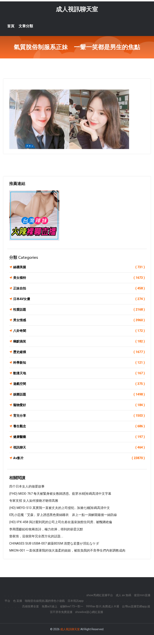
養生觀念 (79, 426)
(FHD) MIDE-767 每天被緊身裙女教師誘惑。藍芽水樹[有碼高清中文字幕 (60, 494)
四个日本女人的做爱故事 (27, 486)
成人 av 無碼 (123, 595)
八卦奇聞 (79, 331)
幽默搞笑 (79, 341)
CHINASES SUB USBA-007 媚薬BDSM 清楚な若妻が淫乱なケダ (54, 543)
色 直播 (17, 600)
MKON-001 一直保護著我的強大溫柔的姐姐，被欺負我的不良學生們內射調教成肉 (67, 550)
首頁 (10, 26)
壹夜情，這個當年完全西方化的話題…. (36, 536)
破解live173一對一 (71, 606)
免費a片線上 (49, 606)
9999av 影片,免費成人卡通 (102, 606)
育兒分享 (79, 415)
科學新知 (79, 362)
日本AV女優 (79, 299)
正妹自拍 (79, 288)
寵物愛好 (79, 405)
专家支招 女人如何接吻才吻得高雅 (33, 501)
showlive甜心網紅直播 (89, 612)
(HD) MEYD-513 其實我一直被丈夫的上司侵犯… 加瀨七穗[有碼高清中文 (59, 508)
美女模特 (79, 278)
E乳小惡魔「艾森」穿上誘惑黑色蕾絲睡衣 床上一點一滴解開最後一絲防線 (63, 515)
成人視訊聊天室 (77, 9)
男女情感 (79, 320)
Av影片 (79, 458)
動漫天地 (79, 373)
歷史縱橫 (79, 352)
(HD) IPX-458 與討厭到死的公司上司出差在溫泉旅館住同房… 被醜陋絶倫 (60, 522)
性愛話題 (79, 309)
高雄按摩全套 (30, 606)
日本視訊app (76, 600)
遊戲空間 (79, 384)
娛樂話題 (79, 394)
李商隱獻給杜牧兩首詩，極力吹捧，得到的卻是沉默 (46, 529)
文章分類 (26, 26)
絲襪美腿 (79, 267)
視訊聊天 (79, 447)
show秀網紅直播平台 (99, 595)
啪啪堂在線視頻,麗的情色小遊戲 (45, 600)
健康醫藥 (79, 437)
